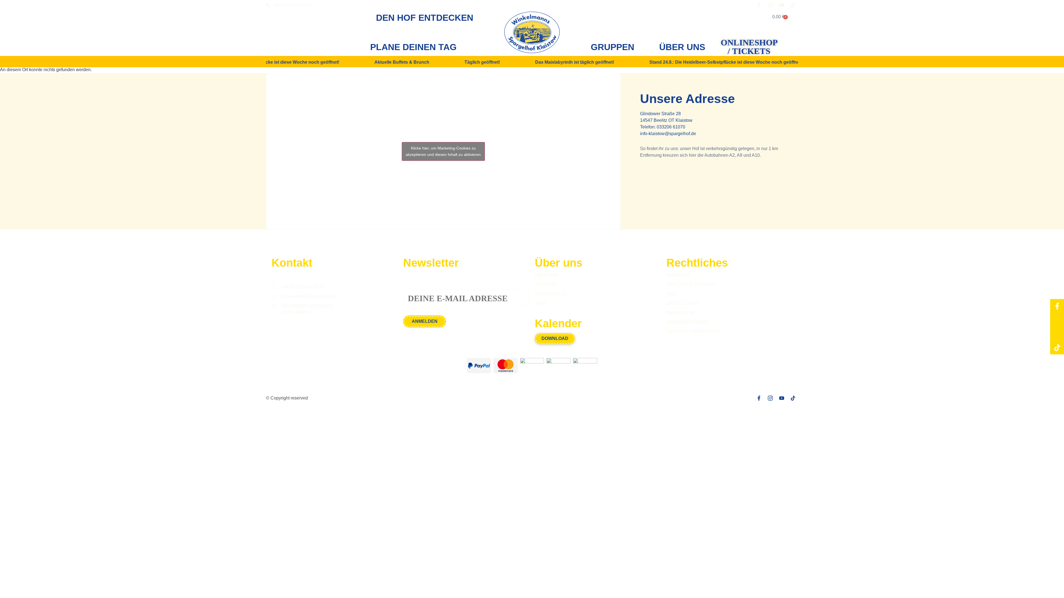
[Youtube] (1057, 334)
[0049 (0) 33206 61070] (268, 5)
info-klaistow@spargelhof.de (668, 133)
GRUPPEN (612, 47)
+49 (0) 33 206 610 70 (302, 286)
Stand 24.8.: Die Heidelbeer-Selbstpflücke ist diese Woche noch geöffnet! (711, 62)
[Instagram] (1057, 320)
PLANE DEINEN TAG (413, 47)
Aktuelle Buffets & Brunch (387, 62)
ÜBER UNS (682, 47)
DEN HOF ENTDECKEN (424, 18)
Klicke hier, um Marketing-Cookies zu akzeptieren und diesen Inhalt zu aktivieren (443, 151)
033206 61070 (671, 127)
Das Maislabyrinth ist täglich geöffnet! (560, 62)
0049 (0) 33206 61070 (293, 5)
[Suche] (748, 16)
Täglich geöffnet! (468, 62)
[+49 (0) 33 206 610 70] (274, 287)
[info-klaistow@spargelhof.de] (274, 296)
